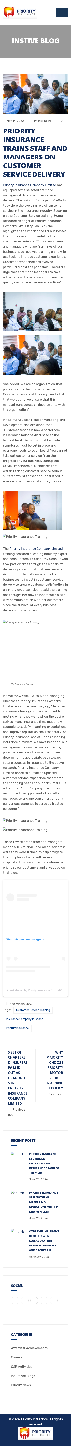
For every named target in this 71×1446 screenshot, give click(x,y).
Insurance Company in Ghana (24, 1019)
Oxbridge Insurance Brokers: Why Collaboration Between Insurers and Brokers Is (44, 1240)
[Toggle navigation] (62, 12)
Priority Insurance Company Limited (29, 185)
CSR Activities (21, 1367)
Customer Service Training (33, 1010)
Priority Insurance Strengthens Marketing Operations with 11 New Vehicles (43, 1202)
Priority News (42, 121)
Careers (16, 1357)
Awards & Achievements (29, 1348)
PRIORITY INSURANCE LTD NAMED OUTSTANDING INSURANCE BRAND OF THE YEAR (44, 1163)
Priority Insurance (17, 1028)
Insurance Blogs (23, 1376)
